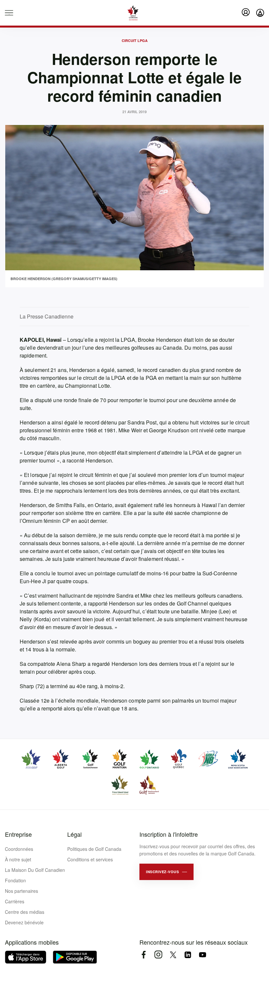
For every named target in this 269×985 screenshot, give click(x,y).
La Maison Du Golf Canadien (35, 870)
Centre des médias (24, 912)
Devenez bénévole (24, 922)
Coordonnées (19, 849)
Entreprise (18, 834)
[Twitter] (173, 955)
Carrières (14, 901)
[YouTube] (202, 955)
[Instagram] (158, 955)
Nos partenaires (21, 891)
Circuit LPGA (135, 40)
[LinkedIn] (188, 955)
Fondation (15, 880)
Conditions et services (90, 859)
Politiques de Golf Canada (94, 849)
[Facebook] (143, 955)
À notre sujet (18, 859)
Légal (74, 834)
